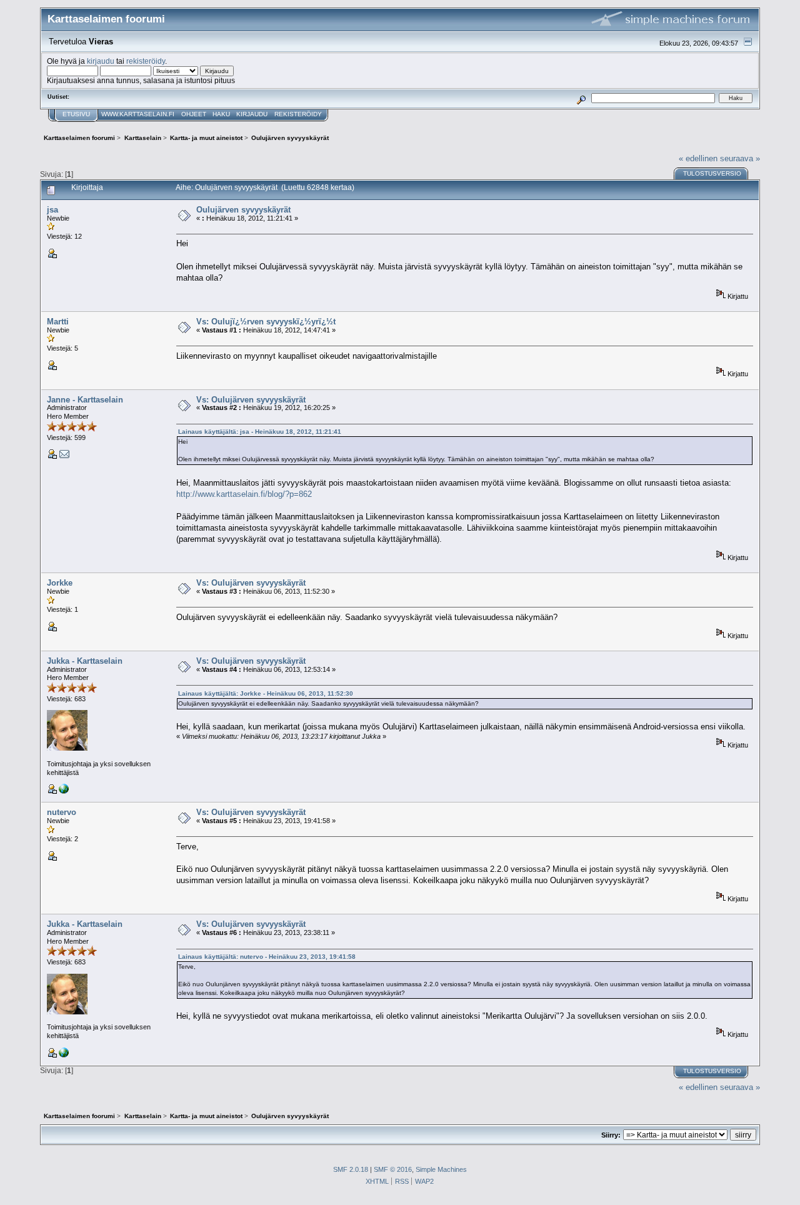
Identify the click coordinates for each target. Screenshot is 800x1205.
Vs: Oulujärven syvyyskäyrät (251, 399)
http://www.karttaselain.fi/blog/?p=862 (244, 494)
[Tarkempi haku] (581, 97)
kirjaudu (100, 61)
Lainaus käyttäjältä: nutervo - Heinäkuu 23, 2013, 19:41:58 (267, 956)
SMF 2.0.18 (350, 1169)
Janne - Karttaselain (85, 399)
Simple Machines (441, 1169)
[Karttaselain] (64, 791)
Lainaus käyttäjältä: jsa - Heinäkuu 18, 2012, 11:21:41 (259, 431)
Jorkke (59, 583)
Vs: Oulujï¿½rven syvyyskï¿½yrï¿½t (266, 321)
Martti (58, 321)
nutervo (61, 812)
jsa (52, 209)
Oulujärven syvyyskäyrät (243, 209)
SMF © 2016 (393, 1169)
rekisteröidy (145, 61)
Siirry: (611, 1135)
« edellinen (698, 158)
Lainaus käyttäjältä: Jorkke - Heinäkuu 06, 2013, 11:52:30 (265, 693)
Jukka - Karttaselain (84, 661)
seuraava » (740, 158)
